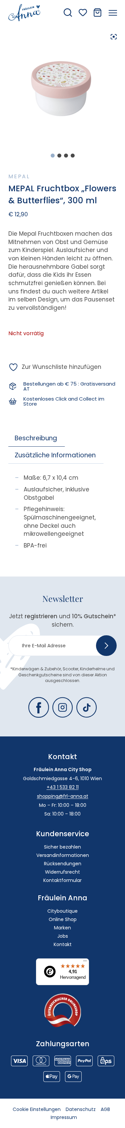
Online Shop (63, 919)
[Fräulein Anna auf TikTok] (86, 707)
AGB (105, 1109)
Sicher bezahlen (62, 847)
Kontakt (63, 944)
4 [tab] (73, 156)
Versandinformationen (62, 855)
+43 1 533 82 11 (63, 787)
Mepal (19, 176)
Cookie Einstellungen (37, 1109)
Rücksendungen (62, 863)
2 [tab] (59, 156)
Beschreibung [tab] (36, 438)
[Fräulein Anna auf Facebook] (38, 707)
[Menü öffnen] (113, 13)
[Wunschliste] (83, 12)
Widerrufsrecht (62, 872)
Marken (62, 927)
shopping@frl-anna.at (62, 796)
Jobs (62, 936)
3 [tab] (66, 156)
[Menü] (85, 962)
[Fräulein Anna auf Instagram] (62, 707)
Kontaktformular (62, 880)
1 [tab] (53, 156)
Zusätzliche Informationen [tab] (55, 455)
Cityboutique (62, 911)
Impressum (64, 1117)
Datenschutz (81, 1109)
